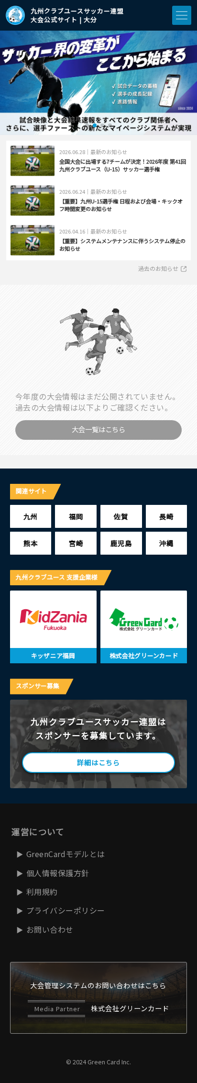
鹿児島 (121, 543)
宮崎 (76, 543)
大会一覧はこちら (98, 429)
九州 (30, 516)
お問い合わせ (50, 929)
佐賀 (121, 516)
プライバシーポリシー (65, 910)
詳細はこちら (98, 762)
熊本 (30, 543)
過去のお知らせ (158, 268)
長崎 (166, 516)
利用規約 (42, 891)
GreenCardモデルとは (65, 854)
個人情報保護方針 (57, 873)
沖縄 (166, 543)
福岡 (76, 516)
